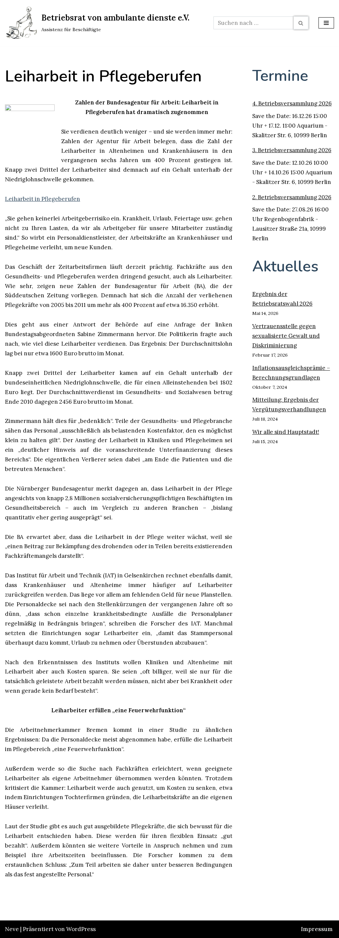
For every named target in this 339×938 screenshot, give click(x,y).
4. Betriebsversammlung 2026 (292, 103)
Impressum (317, 929)
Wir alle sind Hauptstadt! (285, 432)
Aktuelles (285, 266)
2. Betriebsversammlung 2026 (291, 197)
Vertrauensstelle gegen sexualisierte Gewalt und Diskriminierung (286, 335)
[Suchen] (301, 22)
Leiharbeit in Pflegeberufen (42, 199)
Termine (280, 75)
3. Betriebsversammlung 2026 (291, 150)
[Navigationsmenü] (326, 23)
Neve (12, 929)
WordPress (81, 929)
